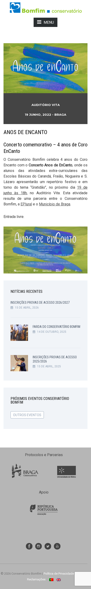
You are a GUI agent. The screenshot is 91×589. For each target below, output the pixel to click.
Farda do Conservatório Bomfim (56, 327)
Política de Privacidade (59, 573)
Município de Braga (54, 204)
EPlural (26, 204)
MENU (49, 22)
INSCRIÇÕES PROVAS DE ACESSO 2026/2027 (40, 302)
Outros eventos (27, 415)
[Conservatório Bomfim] (46, 7)
